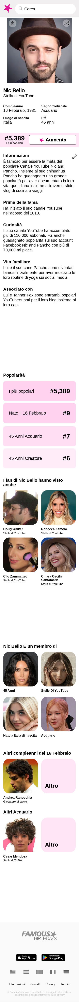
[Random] (66, 23)
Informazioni (17, 984)
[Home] (39, 935)
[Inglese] (13, 972)
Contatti (35, 984)
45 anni (47, 122)
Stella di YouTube (18, 96)
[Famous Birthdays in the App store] (26, 957)
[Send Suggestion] (74, 157)
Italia (7, 122)
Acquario (49, 110)
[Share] (12, 23)
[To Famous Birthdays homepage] (7, 8)
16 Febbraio (14, 110)
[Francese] (53, 972)
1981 (31, 110)
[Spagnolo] (26, 972)
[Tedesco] (66, 972)
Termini (65, 984)
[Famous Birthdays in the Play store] (53, 957)
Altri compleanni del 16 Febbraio (37, 753)
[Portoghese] (39, 972)
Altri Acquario (17, 812)
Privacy (50, 984)
